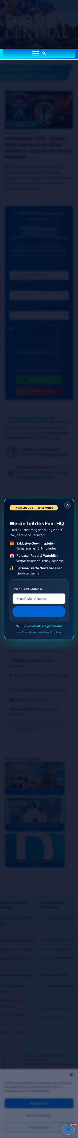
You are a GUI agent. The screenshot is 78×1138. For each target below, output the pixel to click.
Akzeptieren (39, 1103)
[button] (71, 1074)
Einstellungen (39, 1127)
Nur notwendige (39, 1115)
